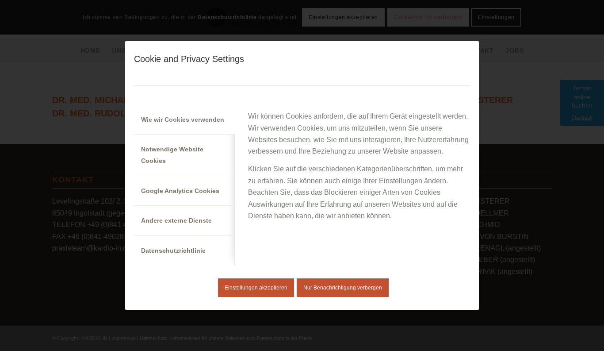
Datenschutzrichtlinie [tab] (173, 250)
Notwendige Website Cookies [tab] (172, 155)
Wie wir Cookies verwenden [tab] (182, 119)
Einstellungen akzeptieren (256, 288)
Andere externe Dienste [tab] (176, 220)
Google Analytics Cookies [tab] (180, 190)
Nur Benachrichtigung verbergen (342, 288)
